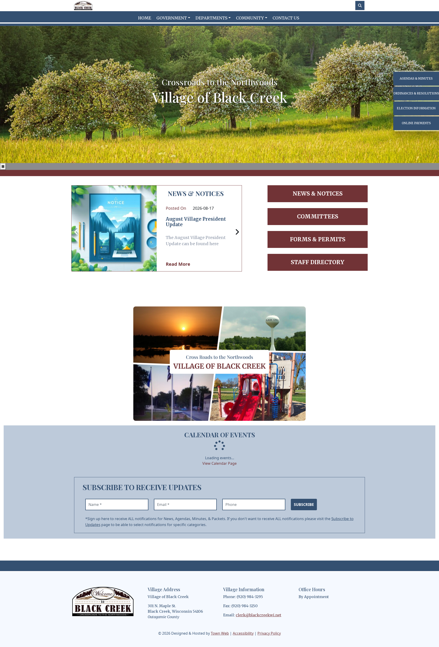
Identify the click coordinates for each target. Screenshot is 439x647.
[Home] (83, 5)
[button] (174, 18)
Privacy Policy (269, 633)
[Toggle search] (359, 5)
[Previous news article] (76, 232)
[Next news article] (237, 232)
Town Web (220, 633)
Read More (178, 264)
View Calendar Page (219, 463)
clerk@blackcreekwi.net (258, 615)
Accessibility (243, 633)
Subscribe (304, 504)
